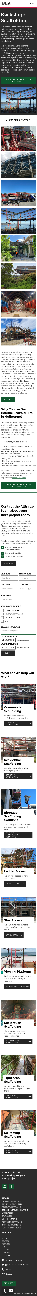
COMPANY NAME (25, 574)
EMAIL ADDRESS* (7, 585)
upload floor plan (9, 636)
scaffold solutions (19, 478)
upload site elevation (10, 644)
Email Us (9, 1274)
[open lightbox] (18, 138)
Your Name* (5, 574)
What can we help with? (11, 606)
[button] (8, 640)
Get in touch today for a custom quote (18, 80)
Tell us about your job (10, 627)
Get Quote (8, 400)
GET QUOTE (9, 1283)
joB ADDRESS (6, 595)
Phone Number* (25, 585)
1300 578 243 (8, 564)
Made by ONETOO (18, 1293)
